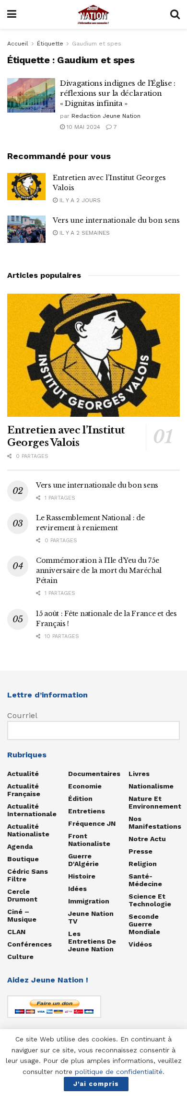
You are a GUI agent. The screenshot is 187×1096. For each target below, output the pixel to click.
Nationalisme (151, 786)
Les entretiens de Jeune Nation (92, 941)
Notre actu (147, 839)
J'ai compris (96, 1083)
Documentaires (94, 773)
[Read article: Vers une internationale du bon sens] (26, 229)
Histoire (81, 876)
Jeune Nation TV (91, 917)
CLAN (16, 932)
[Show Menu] (11, 14)
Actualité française (23, 790)
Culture (20, 956)
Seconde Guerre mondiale (144, 924)
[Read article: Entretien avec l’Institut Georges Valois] (26, 186)
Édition (80, 798)
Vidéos (140, 944)
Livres (139, 773)
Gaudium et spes (96, 43)
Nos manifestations (155, 822)
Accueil (17, 43)
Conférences (29, 944)
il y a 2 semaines (84, 232)
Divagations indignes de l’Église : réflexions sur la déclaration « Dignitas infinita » (117, 93)
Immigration (88, 901)
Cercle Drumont (22, 895)
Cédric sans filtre (27, 875)
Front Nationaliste (89, 839)
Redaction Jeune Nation (105, 116)
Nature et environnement (155, 802)
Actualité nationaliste (28, 830)
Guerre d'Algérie (83, 860)
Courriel (22, 715)
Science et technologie (150, 900)
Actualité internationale (32, 810)
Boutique (23, 859)
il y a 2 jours (79, 200)
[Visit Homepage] (93, 14)
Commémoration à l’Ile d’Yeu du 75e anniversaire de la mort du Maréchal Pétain (99, 570)
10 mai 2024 (82, 127)
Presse (140, 851)
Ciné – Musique (21, 915)
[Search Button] (175, 14)
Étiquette (50, 43)
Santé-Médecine (145, 880)
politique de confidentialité (119, 1071)
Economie (85, 786)
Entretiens (86, 811)
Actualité (23, 773)
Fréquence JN (92, 823)
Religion (143, 864)
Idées (77, 888)
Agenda (20, 846)
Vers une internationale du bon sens (116, 220)
